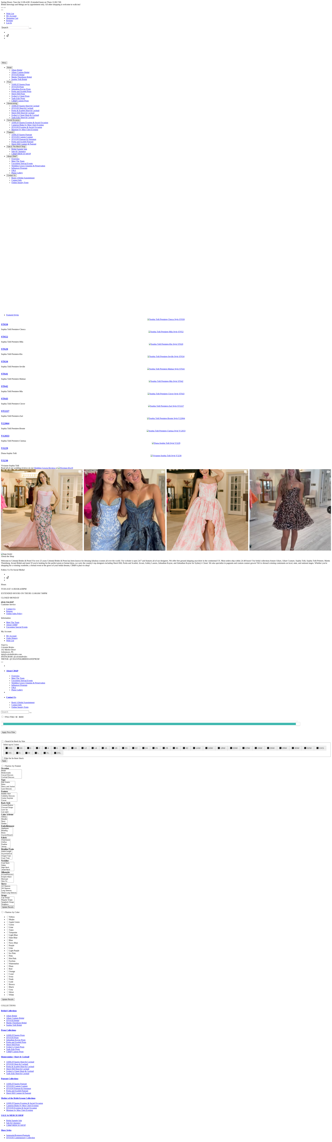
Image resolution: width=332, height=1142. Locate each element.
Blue (11, 940)
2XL (59, 753)
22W (247, 748)
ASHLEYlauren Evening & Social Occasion (24, 1103)
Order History (12, 638)
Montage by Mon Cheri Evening (19, 1110)
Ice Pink (12, 953)
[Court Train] (6, 858)
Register (9, 20)
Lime (11, 927)
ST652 (4, 336)
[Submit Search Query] (30, 712)
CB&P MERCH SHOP (16, 1125)
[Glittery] (4, 817)
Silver (11, 992)
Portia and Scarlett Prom (16, 1042)
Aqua (11, 930)
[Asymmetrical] (6, 854)
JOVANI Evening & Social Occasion (21, 1108)
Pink (11, 956)
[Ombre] (4, 823)
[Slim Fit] (7, 881)
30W (297, 748)
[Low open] (8, 812)
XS (9, 753)
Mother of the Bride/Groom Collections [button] (18, 1098)
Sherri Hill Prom (13, 1044)
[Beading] (7, 831)
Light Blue (13, 935)
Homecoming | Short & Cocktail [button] (15, 1057)
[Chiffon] (5, 842)
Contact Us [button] (11, 697)
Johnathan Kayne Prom (15, 1040)
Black (11, 987)
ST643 (4, 398)
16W (210, 748)
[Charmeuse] (5, 840)
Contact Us (10, 609)
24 (146, 748)
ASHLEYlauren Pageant (16, 1084)
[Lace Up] (8, 810)
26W (272, 748)
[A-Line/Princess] (7, 875)
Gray (11, 989)
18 (116, 748)
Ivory (11, 976)
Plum (11, 966)
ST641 (4, 373)
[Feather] (5, 844)
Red (10, 969)
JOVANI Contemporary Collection (20, 1138)
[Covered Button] (8, 805)
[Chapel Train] (6, 856)
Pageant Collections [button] (9, 1078)
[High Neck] (7, 867)
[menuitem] (168, 13)
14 (95, 748)
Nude (11, 979)
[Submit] (30, 28)
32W (309, 748)
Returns (9, 611)
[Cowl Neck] (7, 863)
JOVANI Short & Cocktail (17, 1064)
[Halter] (7, 865)
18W (222, 748)
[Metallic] (4, 819)
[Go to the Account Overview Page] (2, 9)
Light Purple (14, 951)
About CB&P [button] (12, 671)
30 (176, 748)
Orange (12, 971)
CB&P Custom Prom (14, 1051)
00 (21, 748)
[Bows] (7, 833)
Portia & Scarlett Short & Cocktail (20, 1066)
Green (11, 925)
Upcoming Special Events (16, 627)
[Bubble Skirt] (9, 794)
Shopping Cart (12, 18)
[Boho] (8, 784)
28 (166, 748)
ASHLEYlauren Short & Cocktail (20, 1062)
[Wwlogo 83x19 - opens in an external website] (65, 468)
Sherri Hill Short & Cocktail (17, 1069)
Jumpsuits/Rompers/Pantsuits (18, 1135)
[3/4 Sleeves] (9, 888)
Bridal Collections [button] (9, 1011)
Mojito (11, 919)
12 (85, 748)
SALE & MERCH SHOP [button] (12, 1115)
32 (187, 748)
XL (47, 753)
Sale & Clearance (13, 1123)
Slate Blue (13, 938)
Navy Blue (13, 943)
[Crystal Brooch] (7, 835)
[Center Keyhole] (9, 798)
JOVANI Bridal (12, 1020)
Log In (9, 23)
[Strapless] (7, 904)
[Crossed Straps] (8, 807)
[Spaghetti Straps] (7, 902)
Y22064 (5, 423)
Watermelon (14, 964)
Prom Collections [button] (8, 1030)
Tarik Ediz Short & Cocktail (17, 1073)
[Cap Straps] (7, 898)
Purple (11, 945)
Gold (11, 982)
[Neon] (4, 821)
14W (198, 748)
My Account (11, 16)
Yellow (12, 917)
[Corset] (9, 800)
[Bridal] (11, 771)
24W (259, 748)
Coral (11, 974)
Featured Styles (12, 315)
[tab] (168, 671)
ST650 (4, 324)
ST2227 (5, 411)
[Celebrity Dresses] (9, 796)
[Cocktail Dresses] (11, 777)
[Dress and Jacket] (8, 787)
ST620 (4, 349)
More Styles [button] (6, 1130)
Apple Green (14, 922)
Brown (12, 984)
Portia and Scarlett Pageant (17, 1091)
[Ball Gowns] (8, 782)
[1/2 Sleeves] (9, 886)
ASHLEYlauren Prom (15, 1035)
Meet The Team (12, 622)
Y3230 (4, 460)
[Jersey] (5, 847)
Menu (4, 63)
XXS (321, 748)
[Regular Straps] (7, 900)
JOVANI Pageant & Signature (18, 1088)
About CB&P (12, 625)
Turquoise (13, 932)
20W (235, 748)
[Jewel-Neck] (7, 870)
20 (126, 748)
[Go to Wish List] (5, 7)
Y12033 (5, 436)
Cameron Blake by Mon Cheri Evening (22, 1105)
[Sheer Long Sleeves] (9, 893)
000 (10, 748)
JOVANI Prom (12, 1037)
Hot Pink (12, 958)
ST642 (4, 386)
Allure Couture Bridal (15, 1018)
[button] (9, 67)
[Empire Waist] (7, 877)
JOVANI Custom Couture (17, 1086)
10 (75, 748)
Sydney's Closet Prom (15, 1047)
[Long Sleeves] (9, 891)
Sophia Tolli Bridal (14, 1025)
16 (105, 748)
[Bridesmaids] (11, 773)
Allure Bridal (11, 1016)
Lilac (11, 948)
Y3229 (4, 448)
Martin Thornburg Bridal (16, 1023)
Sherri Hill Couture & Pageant (18, 1093)
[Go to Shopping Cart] (2, 7)
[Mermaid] (7, 879)
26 (156, 748)
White (11, 995)
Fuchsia (12, 961)
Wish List (10, 13)
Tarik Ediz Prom (13, 1049)
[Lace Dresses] (8, 789)
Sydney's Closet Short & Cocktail (20, 1071)
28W (284, 748)
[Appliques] (7, 828)
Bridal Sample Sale (14, 1120)
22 (136, 748)
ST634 (4, 361)
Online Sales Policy (14, 613)
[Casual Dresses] (11, 775)
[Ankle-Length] (6, 851)
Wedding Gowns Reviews (45, 468)
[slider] (298, 724)
